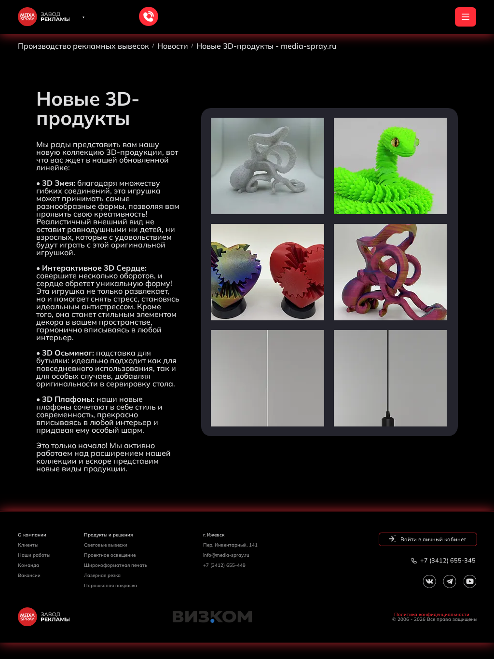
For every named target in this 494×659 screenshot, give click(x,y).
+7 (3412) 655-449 (224, 565)
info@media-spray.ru (226, 555)
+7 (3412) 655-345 (447, 560)
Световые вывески (105, 545)
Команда (28, 565)
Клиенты (28, 545)
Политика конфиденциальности (431, 614)
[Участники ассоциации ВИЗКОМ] (247, 617)
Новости (172, 46)
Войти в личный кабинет (432, 539)
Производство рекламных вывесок (83, 46)
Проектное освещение (110, 555)
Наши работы (34, 555)
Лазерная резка (102, 575)
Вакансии (29, 575)
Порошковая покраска (110, 585)
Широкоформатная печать (115, 565)
